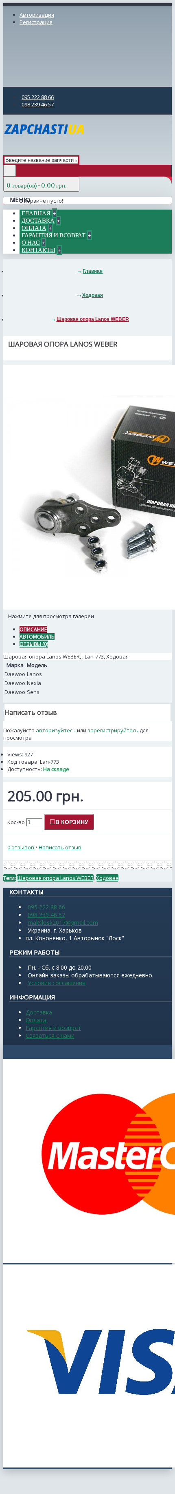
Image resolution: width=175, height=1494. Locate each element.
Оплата (36, 1020)
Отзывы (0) (34, 644)
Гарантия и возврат (53, 1028)
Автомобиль (37, 636)
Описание (33, 629)
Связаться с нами (50, 1035)
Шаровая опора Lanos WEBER (55, 878)
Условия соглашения (56, 983)
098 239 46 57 (46, 915)
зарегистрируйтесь (113, 730)
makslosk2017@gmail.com (63, 922)
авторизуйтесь (56, 730)
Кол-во (16, 822)
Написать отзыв (60, 847)
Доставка (39, 1012)
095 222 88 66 (46, 907)
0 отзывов (20, 847)
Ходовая (107, 878)
